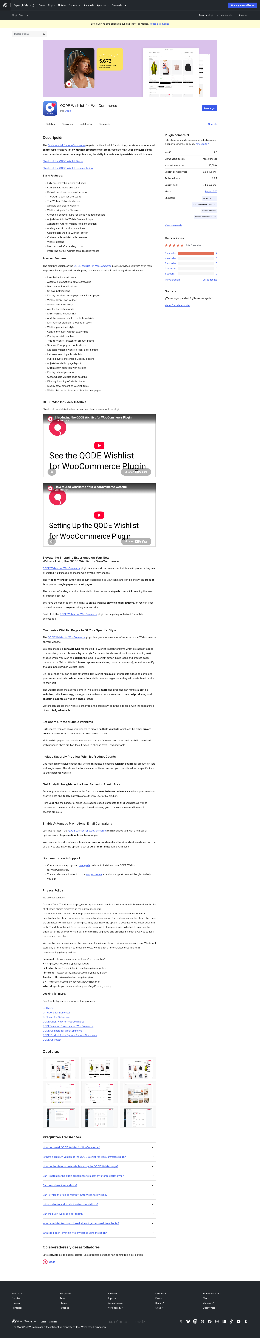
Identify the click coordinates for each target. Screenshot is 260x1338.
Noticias (16, 1298)
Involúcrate (161, 1293)
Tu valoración (172, 279)
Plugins (63, 1303)
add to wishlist (209, 198)
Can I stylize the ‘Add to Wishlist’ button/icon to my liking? (75, 1194)
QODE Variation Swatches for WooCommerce (68, 1026)
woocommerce (209, 211)
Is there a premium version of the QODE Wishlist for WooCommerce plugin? (84, 1156)
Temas (63, 1298)
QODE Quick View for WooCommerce (63, 1021)
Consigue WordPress (242, 5)
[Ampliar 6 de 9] (152, 1085)
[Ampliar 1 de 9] (74, 1060)
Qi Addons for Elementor (56, 1012)
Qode (68, 110)
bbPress (208, 1303)
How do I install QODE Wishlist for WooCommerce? (71, 1147)
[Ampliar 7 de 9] (74, 1109)
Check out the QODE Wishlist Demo (63, 161)
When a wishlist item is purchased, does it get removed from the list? (81, 1223)
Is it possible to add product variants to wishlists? (70, 1204)
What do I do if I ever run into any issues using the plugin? (75, 1232)
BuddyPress (210, 1307)
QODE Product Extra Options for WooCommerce (70, 1035)
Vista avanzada (173, 225)
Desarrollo (104, 124)
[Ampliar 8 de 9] (113, 1109)
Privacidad (17, 1307)
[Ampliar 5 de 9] (113, 1085)
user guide (84, 865)
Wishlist (212, 204)
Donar (159, 1303)
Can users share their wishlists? (60, 1185)
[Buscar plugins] (44, 34)
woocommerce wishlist (205, 217)
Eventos (159, 1298)
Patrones (64, 1307)
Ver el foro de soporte (177, 305)
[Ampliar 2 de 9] (113, 1060)
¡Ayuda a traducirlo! (159, 23)
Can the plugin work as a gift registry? (64, 1213)
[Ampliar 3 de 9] (152, 1060)
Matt (206, 1298)
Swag (159, 1307)
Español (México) (49, 1322)
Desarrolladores (116, 1303)
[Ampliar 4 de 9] (74, 1085)
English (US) (211, 191)
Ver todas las (210, 279)
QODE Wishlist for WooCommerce (92, 265)
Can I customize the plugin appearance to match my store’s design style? (83, 1175)
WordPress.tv (116, 1307)
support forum (94, 874)
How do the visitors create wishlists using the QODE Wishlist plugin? (80, 1166)
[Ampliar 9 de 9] (152, 1109)
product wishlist (200, 204)
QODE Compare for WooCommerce (62, 1030)
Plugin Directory (20, 15)
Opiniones (67, 124)
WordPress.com (212, 1293)
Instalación (86, 124)
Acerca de (17, 1293)
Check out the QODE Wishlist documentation (68, 168)
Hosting (16, 1303)
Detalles (50, 124)
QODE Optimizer (52, 1039)
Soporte (212, 124)
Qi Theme (48, 1008)
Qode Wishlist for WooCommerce (66, 145)
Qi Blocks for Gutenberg (56, 1017)
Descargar (209, 108)
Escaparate (65, 1293)
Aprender (112, 1293)
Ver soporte (201, 144)
